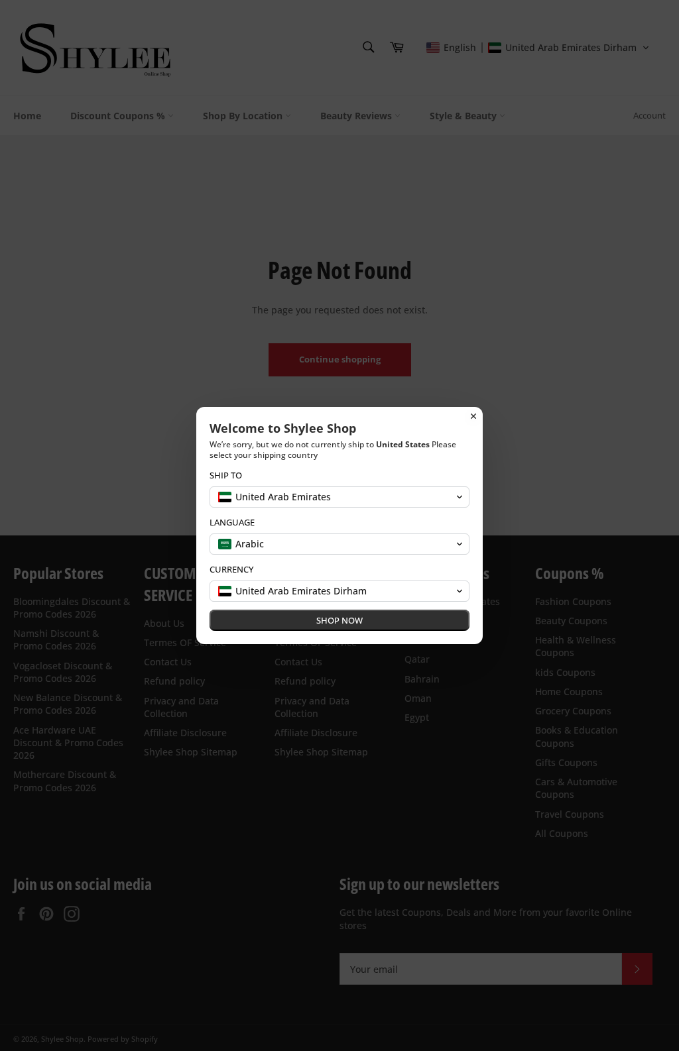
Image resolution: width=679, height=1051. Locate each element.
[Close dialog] (473, 416)
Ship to (226, 475)
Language (232, 522)
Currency (231, 569)
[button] (339, 497)
